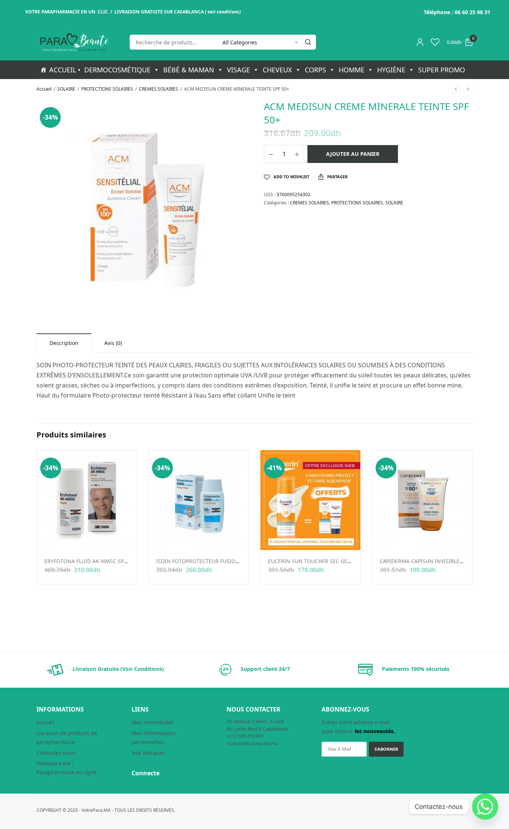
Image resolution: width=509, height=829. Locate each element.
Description (64, 342)
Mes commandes (153, 722)
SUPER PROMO (441, 69)
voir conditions (223, 12)
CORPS (315, 69)
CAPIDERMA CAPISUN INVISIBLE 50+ (425, 561)
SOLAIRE (66, 89)
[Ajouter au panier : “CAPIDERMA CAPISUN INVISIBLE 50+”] (385, 538)
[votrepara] (74, 42)
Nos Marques (148, 752)
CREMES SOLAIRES (158, 89)
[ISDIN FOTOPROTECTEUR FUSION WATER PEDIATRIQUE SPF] (199, 500)
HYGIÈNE (391, 69)
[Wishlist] (435, 42)
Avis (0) (113, 342)
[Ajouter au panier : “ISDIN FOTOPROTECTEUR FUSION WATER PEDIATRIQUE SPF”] (161, 538)
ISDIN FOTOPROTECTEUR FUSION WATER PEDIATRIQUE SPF (229, 561)
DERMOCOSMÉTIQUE (117, 69)
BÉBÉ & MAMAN (188, 69)
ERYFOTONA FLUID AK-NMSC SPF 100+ (92, 561)
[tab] (64, 342)
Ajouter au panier (352, 153)
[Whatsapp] (485, 807)
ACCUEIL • (64, 69)
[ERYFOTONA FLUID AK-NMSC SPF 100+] (87, 500)
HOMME (351, 69)
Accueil (44, 89)
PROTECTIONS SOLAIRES (107, 89)
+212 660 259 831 (245, 735)
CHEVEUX (277, 69)
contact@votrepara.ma (252, 743)
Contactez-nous (56, 752)
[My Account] (420, 42)
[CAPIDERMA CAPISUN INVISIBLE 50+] (422, 500)
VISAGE (238, 69)
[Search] (308, 42)
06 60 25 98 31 (472, 12)
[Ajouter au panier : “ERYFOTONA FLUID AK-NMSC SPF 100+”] (49, 538)
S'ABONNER (386, 749)
